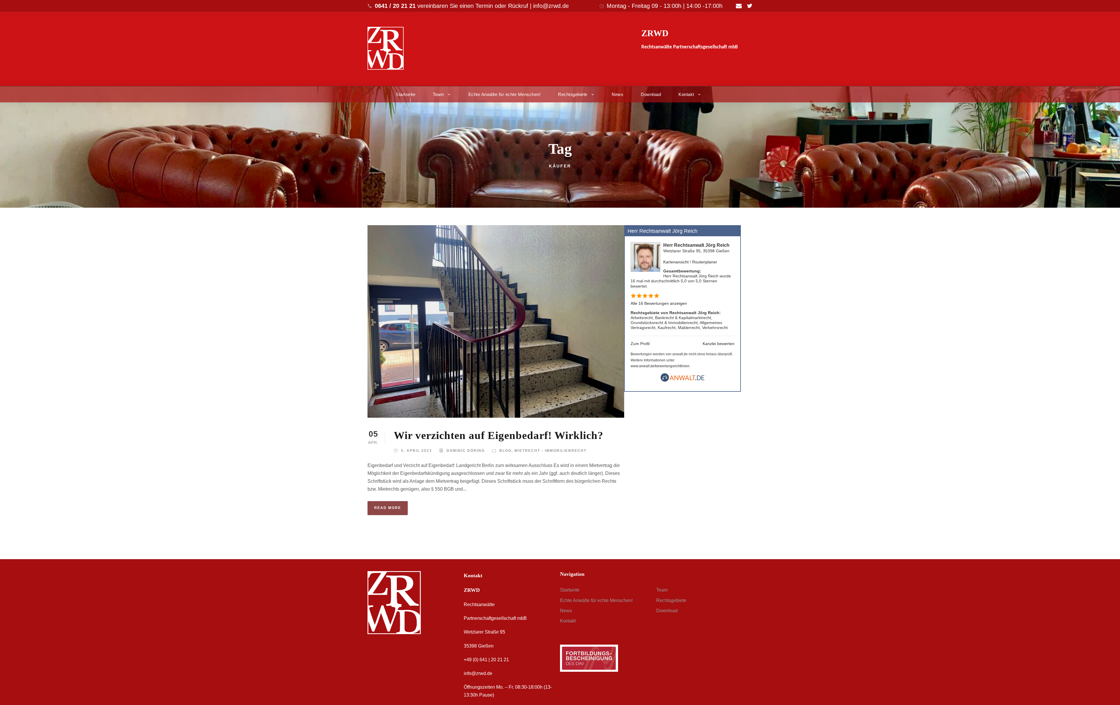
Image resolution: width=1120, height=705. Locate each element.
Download (651, 94)
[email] (739, 6)
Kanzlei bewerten (718, 343)
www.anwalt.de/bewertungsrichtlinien (660, 366)
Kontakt (686, 94)
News (617, 94)
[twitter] (749, 6)
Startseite (405, 94)
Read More (387, 508)
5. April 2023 (416, 451)
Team (438, 94)
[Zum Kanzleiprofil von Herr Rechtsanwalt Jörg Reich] (645, 256)
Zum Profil (640, 343)
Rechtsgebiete (572, 94)
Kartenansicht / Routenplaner (690, 262)
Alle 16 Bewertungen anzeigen (659, 303)
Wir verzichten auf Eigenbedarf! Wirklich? (498, 435)
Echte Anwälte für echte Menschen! (504, 94)
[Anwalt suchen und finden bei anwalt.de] (682, 380)
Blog (505, 451)
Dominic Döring (466, 451)
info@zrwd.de (478, 673)
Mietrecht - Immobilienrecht (550, 451)
